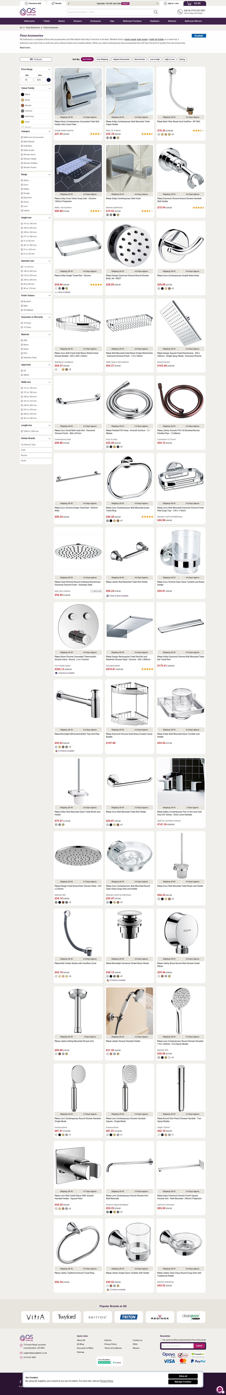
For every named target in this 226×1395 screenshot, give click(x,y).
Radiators (154, 21)
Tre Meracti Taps (28, 444)
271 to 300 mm (30, 236)
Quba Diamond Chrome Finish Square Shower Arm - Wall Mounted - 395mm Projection (179, 1197)
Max (40, 75)
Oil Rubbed (28, 310)
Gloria (26, 202)
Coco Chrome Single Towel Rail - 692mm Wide (76, 509)
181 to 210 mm (30, 401)
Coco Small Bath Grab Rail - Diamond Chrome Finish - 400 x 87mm (75, 432)
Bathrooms (29, 21)
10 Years (27, 323)
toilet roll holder (156, 39)
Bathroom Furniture (132, 21)
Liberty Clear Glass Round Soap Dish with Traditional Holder (179, 1274)
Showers (78, 21)
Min (27, 75)
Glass (26, 349)
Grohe (23, 460)
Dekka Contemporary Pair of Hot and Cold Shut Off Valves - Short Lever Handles (179, 813)
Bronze (28, 105)
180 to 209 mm (30, 228)
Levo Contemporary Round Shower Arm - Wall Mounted (127, 1197)
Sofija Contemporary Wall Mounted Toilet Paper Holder (128, 123)
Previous (68, 3)
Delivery (107, 1340)
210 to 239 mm (30, 275)
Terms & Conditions (113, 1348)
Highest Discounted (121, 59)
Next (157, 3)
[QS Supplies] (28, 11)
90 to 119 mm (30, 288)
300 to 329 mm (30, 414)
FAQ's (135, 1344)
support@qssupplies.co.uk (35, 1353)
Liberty (26, 210)
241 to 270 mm (30, 409)
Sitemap (80, 1352)
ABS (25, 340)
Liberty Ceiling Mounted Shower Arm (74, 1041)
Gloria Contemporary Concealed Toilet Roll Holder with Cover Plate (77, 123)
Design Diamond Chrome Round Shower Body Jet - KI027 (127, 277)
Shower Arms (29, 154)
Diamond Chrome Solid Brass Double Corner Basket (129, 735)
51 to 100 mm (30, 249)
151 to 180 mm (30, 223)
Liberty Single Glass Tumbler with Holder (127, 1273)
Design (27, 193)
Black (27, 94)
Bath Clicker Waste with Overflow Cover (75, 963)
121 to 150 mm (30, 388)
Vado (23, 450)
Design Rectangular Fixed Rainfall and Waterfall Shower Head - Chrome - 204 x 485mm (128, 658)
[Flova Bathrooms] (199, 36)
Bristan (24, 455)
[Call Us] (180, 11)
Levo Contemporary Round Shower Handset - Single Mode (78, 1120)
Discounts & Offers (85, 1348)
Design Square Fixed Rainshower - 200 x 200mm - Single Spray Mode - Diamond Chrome (179, 354)
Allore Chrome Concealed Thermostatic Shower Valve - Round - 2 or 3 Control (75, 658)
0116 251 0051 (30, 1357)
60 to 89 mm (29, 284)
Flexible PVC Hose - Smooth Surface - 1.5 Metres (127, 432)
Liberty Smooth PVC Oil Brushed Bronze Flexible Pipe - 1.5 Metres (178, 432)
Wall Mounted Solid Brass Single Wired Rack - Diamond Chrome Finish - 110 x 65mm (129, 354)
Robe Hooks (29, 150)
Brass (27, 100)
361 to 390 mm (30, 245)
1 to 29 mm (28, 267)
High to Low (169, 59)
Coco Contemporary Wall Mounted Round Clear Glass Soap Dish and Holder (128, 887)
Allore (26, 180)
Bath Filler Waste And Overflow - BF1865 (178, 121)
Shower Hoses (30, 167)
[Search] (156, 12)
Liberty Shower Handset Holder (123, 1041)
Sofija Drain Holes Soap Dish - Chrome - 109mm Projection (76, 200)
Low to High (155, 59)
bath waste (142, 39)
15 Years (27, 327)
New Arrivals (139, 59)
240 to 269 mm (30, 232)
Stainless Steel (30, 357)
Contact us (137, 1340)
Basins (61, 21)
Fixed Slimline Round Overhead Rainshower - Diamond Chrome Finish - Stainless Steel (78, 583)
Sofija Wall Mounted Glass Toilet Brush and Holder (77, 813)
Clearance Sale (35, 3)
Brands (58, 3)
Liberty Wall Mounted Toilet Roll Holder (127, 582)
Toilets (46, 21)
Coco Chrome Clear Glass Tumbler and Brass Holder (180, 583)
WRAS (26, 375)
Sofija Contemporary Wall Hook (123, 198)
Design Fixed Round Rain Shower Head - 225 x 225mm (78, 887)
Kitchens (172, 21)
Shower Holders (31, 163)
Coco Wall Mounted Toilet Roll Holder (126, 812)
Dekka (26, 189)
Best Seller (87, 59)
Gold (27, 122)
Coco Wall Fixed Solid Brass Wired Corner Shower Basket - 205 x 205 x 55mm (76, 354)
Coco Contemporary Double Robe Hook (178, 275)
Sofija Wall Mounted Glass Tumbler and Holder (178, 735)
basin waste (130, 39)
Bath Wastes (29, 141)
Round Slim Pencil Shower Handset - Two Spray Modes (179, 1120)
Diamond (27, 197)
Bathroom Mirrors (193, 21)
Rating (182, 59)
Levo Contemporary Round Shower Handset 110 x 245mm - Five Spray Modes (180, 1042)
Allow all (183, 1376)
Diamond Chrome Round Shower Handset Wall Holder (179, 200)
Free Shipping (102, 59)
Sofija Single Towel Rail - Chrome (73, 275)
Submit (199, 1346)
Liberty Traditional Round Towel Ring (74, 1273)
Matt (26, 306)
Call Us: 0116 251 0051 (194, 10)
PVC (25, 353)
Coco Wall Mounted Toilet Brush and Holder (180, 886)
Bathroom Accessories (34, 137)
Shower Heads (30, 159)
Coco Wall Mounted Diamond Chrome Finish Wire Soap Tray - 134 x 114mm (180, 509)
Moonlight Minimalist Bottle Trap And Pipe (77, 734)
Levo (26, 206)
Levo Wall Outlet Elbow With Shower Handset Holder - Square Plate (74, 1197)
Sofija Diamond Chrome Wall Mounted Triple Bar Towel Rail (180, 658)
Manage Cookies (183, 1382)
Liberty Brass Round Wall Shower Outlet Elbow (178, 964)
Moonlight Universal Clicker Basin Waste (127, 963)
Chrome (28, 111)
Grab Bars (28, 146)
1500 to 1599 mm (31, 431)
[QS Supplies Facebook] (20, 1381)
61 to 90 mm (29, 254)
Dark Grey (29, 116)
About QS (81, 1340)
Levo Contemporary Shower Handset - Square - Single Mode (126, 1120)
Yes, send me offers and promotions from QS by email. (184, 1340)
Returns (136, 1348)
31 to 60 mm (29, 241)
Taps (112, 21)
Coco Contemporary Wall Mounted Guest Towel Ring (127, 509)
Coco (26, 185)
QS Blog (80, 1344)
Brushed (27, 301)
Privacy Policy (110, 1344)
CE (25, 370)
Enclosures (96, 21)
